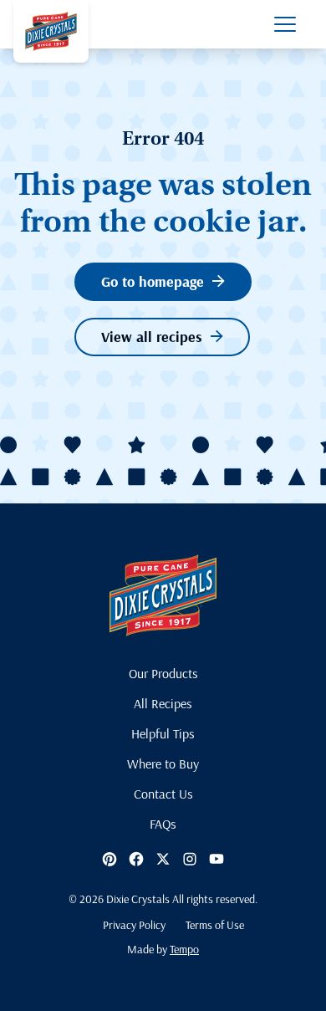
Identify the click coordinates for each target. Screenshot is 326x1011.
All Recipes (163, 703)
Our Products (163, 673)
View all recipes (151, 336)
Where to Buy (163, 763)
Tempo (184, 949)
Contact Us (163, 793)
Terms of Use (215, 924)
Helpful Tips (163, 733)
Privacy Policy (134, 924)
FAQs (163, 823)
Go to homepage (152, 281)
